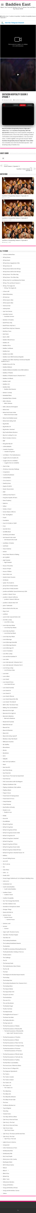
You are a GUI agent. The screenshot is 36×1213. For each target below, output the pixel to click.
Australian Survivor (8, 314)
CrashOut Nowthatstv (8, 474)
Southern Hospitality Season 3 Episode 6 (15, 240)
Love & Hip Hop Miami (8, 631)
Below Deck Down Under (9, 412)
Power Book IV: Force (8, 798)
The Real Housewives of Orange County (13, 1045)
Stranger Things (7, 909)
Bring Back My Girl (7, 443)
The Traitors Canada (8, 1077)
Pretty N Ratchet (7, 801)
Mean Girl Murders (8, 730)
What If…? (5, 1170)
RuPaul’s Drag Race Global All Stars (12, 849)
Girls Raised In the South (9, 537)
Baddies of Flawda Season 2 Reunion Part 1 (14, 375)
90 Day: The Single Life (9, 286)
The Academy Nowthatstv (9, 940)
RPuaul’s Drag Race (8, 824)
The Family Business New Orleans (11, 966)
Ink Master (5, 580)
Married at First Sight (8, 710)
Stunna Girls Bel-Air (8, 912)
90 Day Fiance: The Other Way (10, 277)
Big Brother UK (7, 426)
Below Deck (6, 409)
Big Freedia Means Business (10, 432)
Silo (4, 867)
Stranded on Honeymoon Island (11, 906)
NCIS (4, 756)
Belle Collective (7, 401)
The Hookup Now (7, 980)
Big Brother (6, 423)
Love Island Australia (8, 687)
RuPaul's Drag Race (8, 827)
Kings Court (6, 611)
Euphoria (5, 503)
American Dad (6, 305)
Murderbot (6, 753)
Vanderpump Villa (7, 1153)
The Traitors (6, 1074)
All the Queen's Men (8, 300)
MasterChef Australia (8, 721)
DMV (4, 492)
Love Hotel (5, 673)
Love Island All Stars (8, 682)
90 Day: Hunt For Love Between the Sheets (14, 280)
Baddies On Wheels (8, 378)
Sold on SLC (6, 881)
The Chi (5, 960)
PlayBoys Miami (7, 790)
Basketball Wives (7, 395)
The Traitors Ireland (8, 1079)
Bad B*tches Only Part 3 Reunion (11, 328)
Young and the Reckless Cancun (11, 1190)
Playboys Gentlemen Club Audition (12, 787)
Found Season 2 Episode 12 (12, 165)
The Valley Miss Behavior (9, 1096)
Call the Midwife (7, 446)
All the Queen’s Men (8, 303)
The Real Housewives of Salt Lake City (13, 1057)
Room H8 (5, 818)
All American (6, 297)
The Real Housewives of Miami (11, 1040)
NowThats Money (7, 770)
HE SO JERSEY (6, 557)
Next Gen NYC (6, 767)
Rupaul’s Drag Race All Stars (10, 844)
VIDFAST (16, 105)
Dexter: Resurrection (8, 489)
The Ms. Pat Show (7, 1009)
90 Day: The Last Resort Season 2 (11, 283)
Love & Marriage (7, 639)
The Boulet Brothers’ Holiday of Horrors (13, 952)
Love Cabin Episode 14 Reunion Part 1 (13, 662)
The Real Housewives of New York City (13, 1043)
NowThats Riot (7, 773)
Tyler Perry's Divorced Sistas (10, 1119)
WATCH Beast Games (8, 1165)
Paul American (6, 778)
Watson (5, 1167)
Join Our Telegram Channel (14, 23)
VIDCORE (23, 105)
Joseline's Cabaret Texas (9, 594)
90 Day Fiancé (6, 260)
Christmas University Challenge (11, 469)
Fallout (4, 506)
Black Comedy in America (9, 438)
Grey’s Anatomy (7, 548)
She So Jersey (6, 864)
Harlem (5, 551)
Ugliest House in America (9, 1142)
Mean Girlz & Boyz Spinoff (10, 736)
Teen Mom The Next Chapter (10, 934)
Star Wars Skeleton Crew (9, 903)
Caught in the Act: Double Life (10, 458)
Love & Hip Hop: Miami (9, 636)
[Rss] (18, 1210)
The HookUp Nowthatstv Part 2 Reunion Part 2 (15, 983)
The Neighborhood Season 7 (10, 1014)
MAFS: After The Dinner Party (10, 704)
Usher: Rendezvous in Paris (10, 1148)
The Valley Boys (7, 1091)
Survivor (5, 926)
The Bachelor (6, 946)
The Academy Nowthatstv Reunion (12, 943)
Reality (4, 815)
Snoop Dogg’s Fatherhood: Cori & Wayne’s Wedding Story (18, 878)
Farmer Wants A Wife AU (9, 512)
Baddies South (7, 381)
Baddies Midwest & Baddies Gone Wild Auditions (16, 370)
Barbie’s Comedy (7, 392)
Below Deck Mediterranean (10, 418)
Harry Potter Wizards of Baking (11, 554)
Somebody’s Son (7, 884)
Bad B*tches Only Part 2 (9, 325)
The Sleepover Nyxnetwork (10, 1071)
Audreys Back (6, 308)
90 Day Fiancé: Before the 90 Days (12, 268)
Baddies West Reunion (10, 389)
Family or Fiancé (7, 509)
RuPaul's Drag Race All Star (10, 830)
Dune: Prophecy (7, 500)
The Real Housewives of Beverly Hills (12, 1028)
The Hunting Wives (8, 986)
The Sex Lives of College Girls (10, 1068)
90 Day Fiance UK (7, 266)
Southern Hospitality (14, 16)
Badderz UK (6, 342)
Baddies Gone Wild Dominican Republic (13, 357)
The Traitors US (7, 1085)
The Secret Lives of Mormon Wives (12, 1065)
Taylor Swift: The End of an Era (11, 932)
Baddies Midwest (7, 367)
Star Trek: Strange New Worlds (11, 901)
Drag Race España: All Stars (10, 497)
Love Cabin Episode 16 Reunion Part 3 (13, 665)
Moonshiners (6, 747)
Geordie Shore (7, 529)
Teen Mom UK (6, 937)
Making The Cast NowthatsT (10, 707)
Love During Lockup (8, 668)
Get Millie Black (7, 531)
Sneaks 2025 (6, 875)
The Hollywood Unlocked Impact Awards (14, 974)
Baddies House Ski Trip (9, 364)
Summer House (7, 915)
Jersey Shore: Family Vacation (10, 588)
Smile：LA (5, 872)
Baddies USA (6, 384)
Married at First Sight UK (9, 713)
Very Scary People (7, 1156)
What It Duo (6, 1173)
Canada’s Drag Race (8, 449)
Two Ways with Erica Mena (10, 1116)
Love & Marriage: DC (8, 648)
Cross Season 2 (7, 480)
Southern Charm (7, 892)
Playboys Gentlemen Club (9, 784)
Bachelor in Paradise (8, 320)
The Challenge (6, 957)
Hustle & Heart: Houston (9, 577)
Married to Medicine (8, 716)
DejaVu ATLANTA (7, 486)
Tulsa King (5, 1111)
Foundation (6, 520)
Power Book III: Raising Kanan (11, 795)
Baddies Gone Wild (8, 354)
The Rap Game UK (7, 1023)
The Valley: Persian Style (9, 1099)
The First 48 (6, 969)
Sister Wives (6, 869)
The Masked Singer (8, 1006)
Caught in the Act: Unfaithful (10, 460)
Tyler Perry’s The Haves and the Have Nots (14, 1133)
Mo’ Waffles (6, 744)
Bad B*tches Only (7, 322)
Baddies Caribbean (8, 348)
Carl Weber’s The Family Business (11, 455)
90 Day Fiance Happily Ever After (11, 263)
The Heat (5, 971)
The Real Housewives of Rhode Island (13, 1054)
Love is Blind (6, 676)
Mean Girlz (5, 733)
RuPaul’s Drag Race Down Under (11, 847)
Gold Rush (5, 546)
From (4, 526)
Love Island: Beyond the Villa (10, 699)
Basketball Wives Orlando (9, 398)
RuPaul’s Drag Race (8, 841)
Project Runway (7, 804)
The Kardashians (7, 997)
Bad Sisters (6, 334)
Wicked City (6, 1176)
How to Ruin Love (7, 574)
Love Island (6, 679)
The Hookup (6, 977)
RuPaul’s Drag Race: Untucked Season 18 (13, 852)
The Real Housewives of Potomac (11, 1048)
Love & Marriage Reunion (9, 645)
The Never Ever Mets (8, 1017)
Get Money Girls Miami (9, 534)
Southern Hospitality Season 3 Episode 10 (15, 196)
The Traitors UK (7, 1082)
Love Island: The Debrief (9, 702)
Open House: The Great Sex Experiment (13, 776)
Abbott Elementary (8, 294)
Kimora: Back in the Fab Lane (10, 608)
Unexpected (6, 1145)
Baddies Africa (7, 345)
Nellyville (5, 758)
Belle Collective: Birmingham (10, 406)
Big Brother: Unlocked (8, 429)
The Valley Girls (7, 1094)
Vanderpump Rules (8, 1150)
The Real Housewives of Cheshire (11, 1037)
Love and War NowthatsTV (10, 656)
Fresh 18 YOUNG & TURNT (10, 523)
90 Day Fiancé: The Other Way (10, 274)
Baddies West (6, 387)
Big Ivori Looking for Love (10, 435)
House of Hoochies (8, 565)
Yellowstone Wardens (8, 1182)
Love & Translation (8, 651)
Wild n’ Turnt (6, 1179)
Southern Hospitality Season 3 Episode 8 (15, 218)
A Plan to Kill (6, 291)
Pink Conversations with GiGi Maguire (13, 781)
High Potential (6, 560)
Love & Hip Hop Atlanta (9, 625)
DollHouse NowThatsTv (9, 494)
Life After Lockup (7, 619)
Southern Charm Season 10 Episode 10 (24, 169)
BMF (4, 441)
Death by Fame (7, 483)
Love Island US (7, 693)
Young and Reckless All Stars (10, 1187)
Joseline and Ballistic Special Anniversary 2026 (15, 591)
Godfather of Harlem (8, 543)
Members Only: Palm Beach (10, 739)
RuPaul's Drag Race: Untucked (10, 838)
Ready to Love (6, 810)
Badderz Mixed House (9, 339)
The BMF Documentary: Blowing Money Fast (14, 949)
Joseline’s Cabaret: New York (10, 602)
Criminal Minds (7, 477)
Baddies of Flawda (8, 372)
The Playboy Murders (8, 1020)
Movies (5, 750)
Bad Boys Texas (7, 331)
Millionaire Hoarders (8, 741)
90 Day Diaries (6, 257)
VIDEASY (30, 105)
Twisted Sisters (7, 1114)
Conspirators (6, 472)
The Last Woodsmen (8, 1003)
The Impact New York (8, 991)
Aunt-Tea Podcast (7, 311)
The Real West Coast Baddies (10, 1062)
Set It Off (5, 861)
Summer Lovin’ (7, 923)
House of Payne (7, 568)
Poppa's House (7, 793)
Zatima (5, 1193)
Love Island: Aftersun (8, 696)
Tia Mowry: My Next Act (9, 1105)
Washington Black (7, 1162)
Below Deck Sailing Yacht (9, 421)
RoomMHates (6, 821)
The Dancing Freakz (8, 963)
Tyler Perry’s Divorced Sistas (10, 1125)
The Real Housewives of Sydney (11, 1060)
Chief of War (6, 466)
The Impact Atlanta (8, 989)
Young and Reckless (8, 1185)
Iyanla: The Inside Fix (8, 583)
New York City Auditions (9, 761)
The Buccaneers (7, 954)
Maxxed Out (6, 727)
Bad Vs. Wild (6, 337)
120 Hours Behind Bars (9, 254)
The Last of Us (6, 1000)
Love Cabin (6, 659)
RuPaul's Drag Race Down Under (11, 832)
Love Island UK (7, 690)
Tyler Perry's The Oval (8, 1122)
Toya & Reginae (7, 1108)
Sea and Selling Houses (9, 858)
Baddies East (18, 4)
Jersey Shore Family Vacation (10, 585)
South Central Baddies (9, 887)
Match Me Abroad (7, 724)
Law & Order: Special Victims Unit (11, 617)
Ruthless (5, 855)
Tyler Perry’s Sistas (8, 1128)
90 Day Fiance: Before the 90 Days (12, 271)
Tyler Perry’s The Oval (8, 1136)
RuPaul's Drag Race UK (9, 835)
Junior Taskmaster (7, 605)
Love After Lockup (9, 622)
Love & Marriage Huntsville (10, 642)
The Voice (5, 1102)
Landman (5, 614)
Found (4, 517)
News (4, 764)
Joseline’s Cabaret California (10, 597)
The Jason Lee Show (8, 994)
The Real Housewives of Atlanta (11, 1026)
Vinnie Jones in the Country (10, 1159)
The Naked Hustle (7, 1011)
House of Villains (7, 571)
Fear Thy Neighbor (8, 514)
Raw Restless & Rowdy (9, 807)
